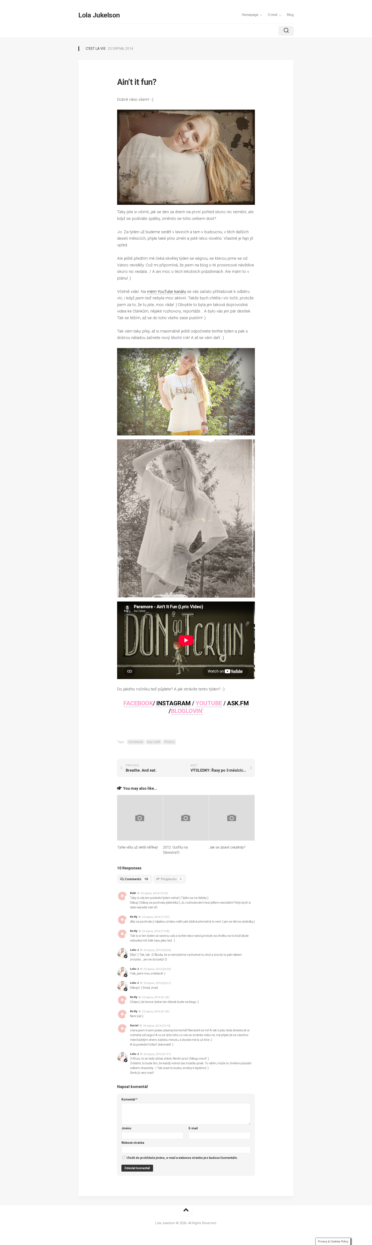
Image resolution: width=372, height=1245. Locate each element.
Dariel (134, 1025)
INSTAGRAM (173, 703)
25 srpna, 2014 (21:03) (155, 997)
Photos (169, 742)
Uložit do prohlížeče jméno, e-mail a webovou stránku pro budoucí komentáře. (182, 1158)
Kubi (133, 893)
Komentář (129, 1099)
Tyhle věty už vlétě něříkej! (137, 847)
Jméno (126, 1128)
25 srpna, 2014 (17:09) (155, 931)
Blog (290, 15)
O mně (272, 15)
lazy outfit (153, 742)
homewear (136, 742)
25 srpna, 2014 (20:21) (157, 983)
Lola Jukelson (99, 15)
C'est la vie (95, 49)
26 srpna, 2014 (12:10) (156, 1025)
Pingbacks (171, 879)
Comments (136, 879)
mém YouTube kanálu (166, 291)
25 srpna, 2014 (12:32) (154, 893)
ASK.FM (238, 703)
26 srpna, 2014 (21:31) (157, 1053)
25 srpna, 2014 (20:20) (157, 950)
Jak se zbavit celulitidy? (227, 847)
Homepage (250, 15)
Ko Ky (133, 916)
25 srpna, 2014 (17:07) (155, 917)
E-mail (193, 1128)
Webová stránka (132, 1142)
